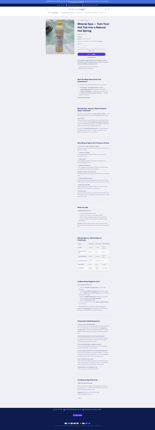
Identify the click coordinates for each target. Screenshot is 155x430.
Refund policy (77, 425)
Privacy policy (83, 425)
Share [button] (80, 398)
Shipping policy (97, 425)
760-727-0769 (62, 5)
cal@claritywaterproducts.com (74, 5)
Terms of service (91, 425)
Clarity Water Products (62, 425)
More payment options (91, 57)
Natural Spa (87, 308)
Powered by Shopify (70, 425)
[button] (47, 9)
